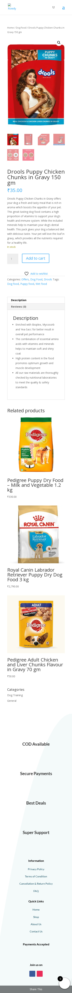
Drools (48, 279)
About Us (36, 924)
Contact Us (36, 931)
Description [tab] (18, 300)
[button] (59, 42)
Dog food (13, 284)
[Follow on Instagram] (40, 974)
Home (10, 27)
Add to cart (35, 258)
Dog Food (21, 27)
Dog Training (15, 695)
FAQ (36, 891)
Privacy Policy (36, 869)
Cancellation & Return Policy (36, 883)
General (11, 700)
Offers (25, 279)
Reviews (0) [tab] (18, 306)
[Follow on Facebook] (32, 974)
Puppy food (27, 284)
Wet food (41, 284)
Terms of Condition (36, 876)
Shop (36, 917)
